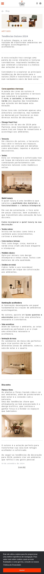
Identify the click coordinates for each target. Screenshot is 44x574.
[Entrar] (37, 3)
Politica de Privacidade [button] (12, 565)
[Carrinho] (40, 3)
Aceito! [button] (22, 570)
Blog (7, 11)
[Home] (22, 3)
